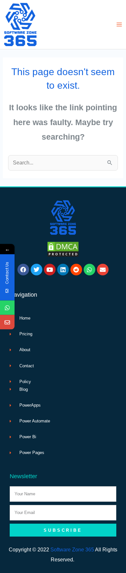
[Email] (7, 322)
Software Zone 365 (72, 549)
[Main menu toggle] (119, 25)
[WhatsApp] (7, 307)
